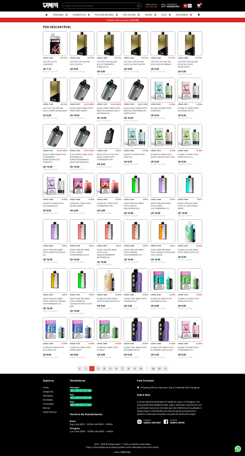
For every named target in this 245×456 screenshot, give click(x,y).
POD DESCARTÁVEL (104, 14)
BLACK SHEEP (89, 104)
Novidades (48, 399)
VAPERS (148, 14)
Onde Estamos (50, 412)
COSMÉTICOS (79, 14)
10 (141, 368)
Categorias (48, 391)
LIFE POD (63, 58)
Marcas (46, 408)
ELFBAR (172, 104)
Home (46, 387)
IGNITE (118, 151)
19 (159, 368)
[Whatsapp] (238, 449)
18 (153, 368)
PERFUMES (58, 14)
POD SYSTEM (129, 14)
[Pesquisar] (138, 6)
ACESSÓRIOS (182, 14)
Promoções (48, 403)
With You (125, 452)
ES (190, 6)
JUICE (164, 14)
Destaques (48, 395)
